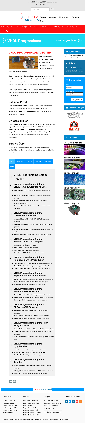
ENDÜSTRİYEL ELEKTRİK (72, 158)
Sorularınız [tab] (20, 161)
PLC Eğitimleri (59, 27)
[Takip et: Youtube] (77, 401)
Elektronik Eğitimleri (23, 27)
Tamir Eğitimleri (72, 27)
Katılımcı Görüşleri (76, 108)
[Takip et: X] (40, 4)
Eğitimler (38, 419)
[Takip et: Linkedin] (44, 4)
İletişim (42, 21)
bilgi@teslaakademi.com (74, 71)
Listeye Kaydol (77, 100)
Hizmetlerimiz (64, 17)
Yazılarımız (75, 17)
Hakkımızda (52, 17)
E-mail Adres (70, 91)
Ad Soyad (69, 85)
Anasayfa (43, 17)
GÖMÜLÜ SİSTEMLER (71, 173)
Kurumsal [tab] (48, 161)
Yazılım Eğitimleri (7, 31)
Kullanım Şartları (58, 419)
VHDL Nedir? (27, 401)
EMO (37, 415)
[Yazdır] (14, 381)
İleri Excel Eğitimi (8, 412)
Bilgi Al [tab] (29, 161)
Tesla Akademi (14, 419)
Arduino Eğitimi (12, 410)
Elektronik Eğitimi (8, 408)
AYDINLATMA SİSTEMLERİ (73, 143)
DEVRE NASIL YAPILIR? (72, 188)
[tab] (12, 161)
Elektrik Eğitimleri (7, 27)
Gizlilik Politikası (47, 419)
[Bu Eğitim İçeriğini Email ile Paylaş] (10, 381)
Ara (52, 9)
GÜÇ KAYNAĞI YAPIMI (71, 203)
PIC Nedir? (31, 403)
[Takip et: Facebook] (36, 4)
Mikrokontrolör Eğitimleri (42, 27)
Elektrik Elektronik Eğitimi (11, 405)
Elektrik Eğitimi (7, 401)
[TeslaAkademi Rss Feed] (47, 4)
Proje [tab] (12, 166)
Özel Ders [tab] (38, 161)
